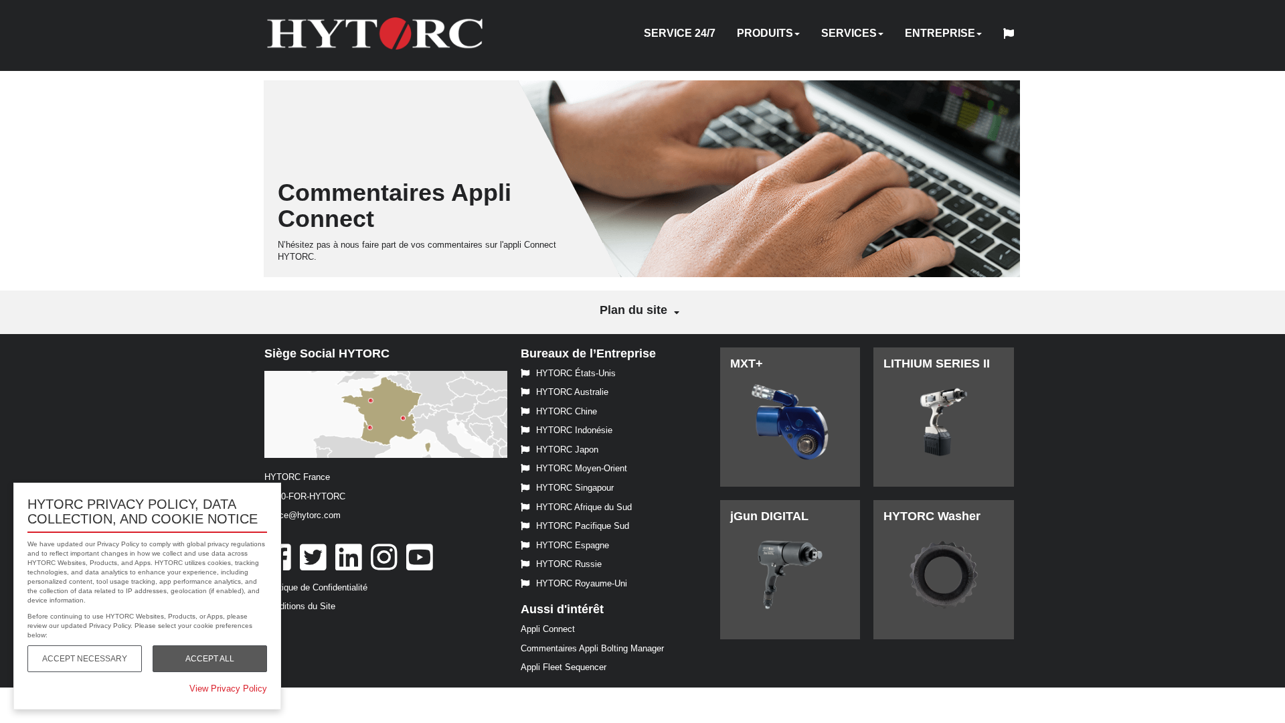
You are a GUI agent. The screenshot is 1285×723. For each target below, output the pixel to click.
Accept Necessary (84, 658)
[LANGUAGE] (1012, 35)
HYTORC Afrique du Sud (584, 507)
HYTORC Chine (566, 411)
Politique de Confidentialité (315, 587)
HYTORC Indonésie (574, 430)
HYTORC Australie (572, 392)
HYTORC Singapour (575, 488)
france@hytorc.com (302, 515)
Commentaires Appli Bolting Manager (592, 648)
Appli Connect (548, 629)
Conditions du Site (299, 606)
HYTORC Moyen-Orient (581, 468)
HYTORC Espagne (572, 545)
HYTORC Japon (567, 450)
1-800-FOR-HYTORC (304, 496)
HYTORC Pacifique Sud (582, 526)
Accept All (209, 658)
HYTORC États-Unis (576, 373)
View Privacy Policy (228, 689)
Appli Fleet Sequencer (563, 667)
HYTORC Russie (569, 564)
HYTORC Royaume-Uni (581, 583)
